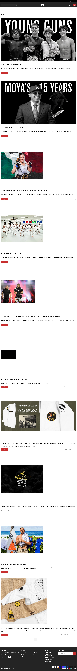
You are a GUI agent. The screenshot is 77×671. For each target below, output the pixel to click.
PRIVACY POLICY (48, 661)
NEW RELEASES (43, 9)
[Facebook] (5, 657)
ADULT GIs (17, 9)
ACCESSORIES (36, 9)
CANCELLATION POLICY (49, 659)
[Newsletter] (74, 653)
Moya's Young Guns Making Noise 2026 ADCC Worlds (13, 64)
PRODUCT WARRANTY (49, 657)
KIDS (25, 9)
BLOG (54, 9)
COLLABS (50, 9)
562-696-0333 (5, 654)
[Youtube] (9, 657)
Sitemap (12, 668)
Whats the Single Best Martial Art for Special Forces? (14, 379)
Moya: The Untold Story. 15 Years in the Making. (12, 127)
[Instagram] (2, 657)
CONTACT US (59, 9)
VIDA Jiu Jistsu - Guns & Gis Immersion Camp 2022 (13, 253)
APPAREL (30, 9)
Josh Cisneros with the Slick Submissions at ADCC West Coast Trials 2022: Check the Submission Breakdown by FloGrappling (30, 316)
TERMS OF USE (48, 652)
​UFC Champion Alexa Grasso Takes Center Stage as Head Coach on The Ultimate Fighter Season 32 (25, 190)
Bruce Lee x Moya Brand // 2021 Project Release (12, 504)
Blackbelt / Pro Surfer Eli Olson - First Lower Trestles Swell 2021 (16, 564)
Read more (4, 73)
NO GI (22, 9)
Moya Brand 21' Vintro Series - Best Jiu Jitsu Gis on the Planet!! (16, 626)
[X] (7, 657)
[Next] (41, 639)
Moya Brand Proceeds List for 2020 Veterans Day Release (14, 441)
